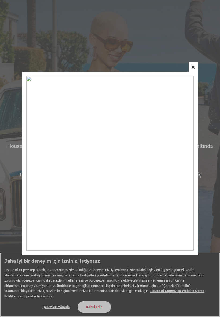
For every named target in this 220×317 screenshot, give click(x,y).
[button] (193, 67)
